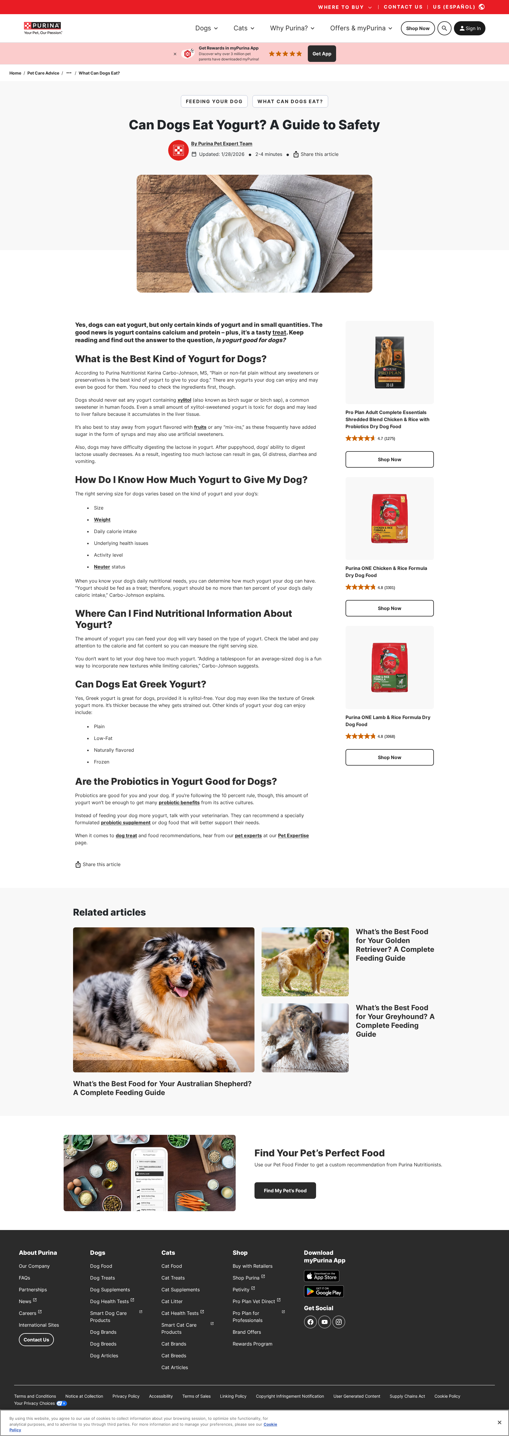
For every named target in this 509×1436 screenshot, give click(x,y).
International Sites (39, 1325)
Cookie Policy (447, 1396)
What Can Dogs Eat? (99, 72)
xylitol (184, 400)
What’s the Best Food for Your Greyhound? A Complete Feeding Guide (395, 1020)
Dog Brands (103, 1332)
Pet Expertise (293, 835)
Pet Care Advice (43, 72)
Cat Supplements (180, 1289)
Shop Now (418, 28)
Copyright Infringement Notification (290, 1396)
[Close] (175, 53)
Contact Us (36, 1340)
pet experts (248, 835)
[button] (390, 459)
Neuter (102, 567)
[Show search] (444, 28)
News (25, 1301)
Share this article (319, 154)
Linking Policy (233, 1396)
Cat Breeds (173, 1355)
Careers (27, 1313)
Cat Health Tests (180, 1313)
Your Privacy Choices (34, 1403)
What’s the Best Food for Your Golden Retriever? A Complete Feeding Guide (395, 944)
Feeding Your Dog (214, 101)
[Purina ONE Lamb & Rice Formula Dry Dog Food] (390, 667)
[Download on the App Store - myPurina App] (321, 1276)
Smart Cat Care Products (178, 1328)
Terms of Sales (196, 1396)
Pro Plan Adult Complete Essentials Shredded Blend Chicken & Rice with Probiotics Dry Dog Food (387, 419)
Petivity (241, 1289)
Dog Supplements (110, 1289)
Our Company (34, 1266)
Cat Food (171, 1266)
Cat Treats (173, 1278)
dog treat (126, 835)
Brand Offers (247, 1332)
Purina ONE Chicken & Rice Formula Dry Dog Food (386, 571)
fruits (200, 427)
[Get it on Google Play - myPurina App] (324, 1291)
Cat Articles (174, 1367)
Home (15, 72)
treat (279, 332)
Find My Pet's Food (285, 1190)
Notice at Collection (84, 1396)
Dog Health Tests (109, 1301)
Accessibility (161, 1396)
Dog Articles (104, 1355)
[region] (254, 1423)
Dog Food (101, 1266)
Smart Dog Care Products (108, 1316)
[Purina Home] (43, 28)
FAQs (24, 1278)
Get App (322, 54)
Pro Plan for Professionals (247, 1316)
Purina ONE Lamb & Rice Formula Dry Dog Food (388, 720)
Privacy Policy (126, 1396)
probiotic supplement (126, 822)
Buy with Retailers (252, 1266)
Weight (102, 519)
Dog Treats (102, 1278)
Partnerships (33, 1289)
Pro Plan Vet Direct (254, 1301)
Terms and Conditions (35, 1396)
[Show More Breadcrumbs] (68, 72)
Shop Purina (246, 1278)
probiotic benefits (179, 802)
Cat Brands (173, 1344)
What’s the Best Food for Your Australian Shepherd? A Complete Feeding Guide (162, 1088)
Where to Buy (341, 7)
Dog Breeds (103, 1344)
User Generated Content (356, 1396)
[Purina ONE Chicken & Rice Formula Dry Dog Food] (390, 518)
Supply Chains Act (407, 1396)
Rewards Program (252, 1344)
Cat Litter (172, 1301)
